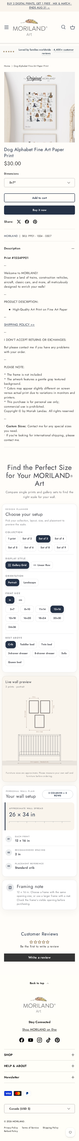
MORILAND (11, 236)
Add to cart (39, 198)
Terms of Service (30, 1127)
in (10, 600)
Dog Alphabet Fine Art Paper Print (31, 66)
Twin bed (46, 644)
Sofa (64, 653)
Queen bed (14, 662)
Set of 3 (43, 538)
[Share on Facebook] (27, 222)
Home (7, 66)
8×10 (27, 609)
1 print (12, 538)
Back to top (37, 983)
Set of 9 (61, 547)
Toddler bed (27, 644)
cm (20, 600)
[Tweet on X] (19, 222)
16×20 (27, 618)
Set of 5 (12, 547)
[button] (72, 27)
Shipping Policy (51, 1127)
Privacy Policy (11, 1127)
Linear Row (43, 565)
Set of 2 (27, 538)
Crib (10, 644)
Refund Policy (11, 1131)
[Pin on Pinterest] (35, 222)
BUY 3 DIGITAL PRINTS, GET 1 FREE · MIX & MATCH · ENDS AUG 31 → (39, 6)
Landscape (29, 582)
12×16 (57, 609)
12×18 (12, 618)
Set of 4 (59, 538)
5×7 (12, 609)
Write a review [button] (39, 957)
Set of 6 (29, 547)
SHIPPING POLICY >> (19, 324)
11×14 (42, 609)
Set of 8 (45, 547)
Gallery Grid (19, 565)
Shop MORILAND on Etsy (39, 1029)
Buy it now (40, 210)
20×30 (57, 618)
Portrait (12, 582)
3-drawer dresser (18, 653)
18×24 (42, 618)
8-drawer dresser (44, 653)
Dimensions (11, 174)
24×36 (12, 627)
